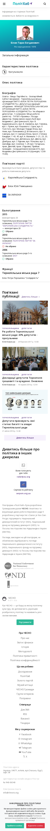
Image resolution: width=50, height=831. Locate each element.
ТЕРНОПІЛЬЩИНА (10, 328)
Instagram (26, 738)
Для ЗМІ (25, 709)
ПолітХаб (25, 676)
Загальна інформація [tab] (15, 55)
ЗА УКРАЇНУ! (14, 194)
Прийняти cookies (14, 825)
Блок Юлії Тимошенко (20, 186)
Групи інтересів (25, 693)
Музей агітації (25, 685)
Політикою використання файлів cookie (23, 817)
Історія (25, 646)
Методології (25, 651)
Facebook (26, 734)
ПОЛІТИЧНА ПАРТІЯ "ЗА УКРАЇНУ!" (18, 242)
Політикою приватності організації (30, 819)
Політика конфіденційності (25, 660)
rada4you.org (23, 476)
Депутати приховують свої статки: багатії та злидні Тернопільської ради (18, 424)
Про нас (25, 638)
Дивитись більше (30, 296)
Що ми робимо (25, 666)
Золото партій (25, 680)
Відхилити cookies (35, 825)
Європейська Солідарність (22, 177)
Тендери (25, 723)
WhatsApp (26, 743)
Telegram (26, 747)
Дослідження (25, 671)
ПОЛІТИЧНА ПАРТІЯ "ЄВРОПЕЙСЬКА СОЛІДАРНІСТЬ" (17, 224)
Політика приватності (25, 655)
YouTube (26, 752)
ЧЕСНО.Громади (25, 689)
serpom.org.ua (23, 493)
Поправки (25, 698)
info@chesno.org (10, 792)
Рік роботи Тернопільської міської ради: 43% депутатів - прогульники (20, 335)
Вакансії (25, 718)
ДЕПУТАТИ (27, 328)
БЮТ (15, 255)
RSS (25, 714)
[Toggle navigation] (4, 4)
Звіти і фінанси (25, 642)
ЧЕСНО (12, 597)
